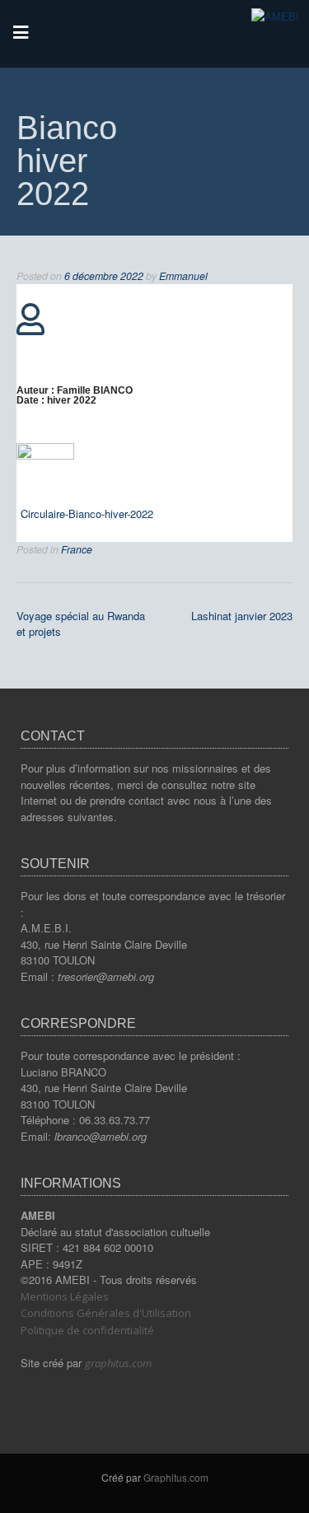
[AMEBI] (275, 16)
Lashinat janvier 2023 (242, 615)
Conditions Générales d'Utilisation (106, 1312)
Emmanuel (183, 276)
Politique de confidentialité (87, 1330)
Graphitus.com (175, 1477)
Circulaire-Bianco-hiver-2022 (87, 513)
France (76, 549)
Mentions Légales (65, 1296)
